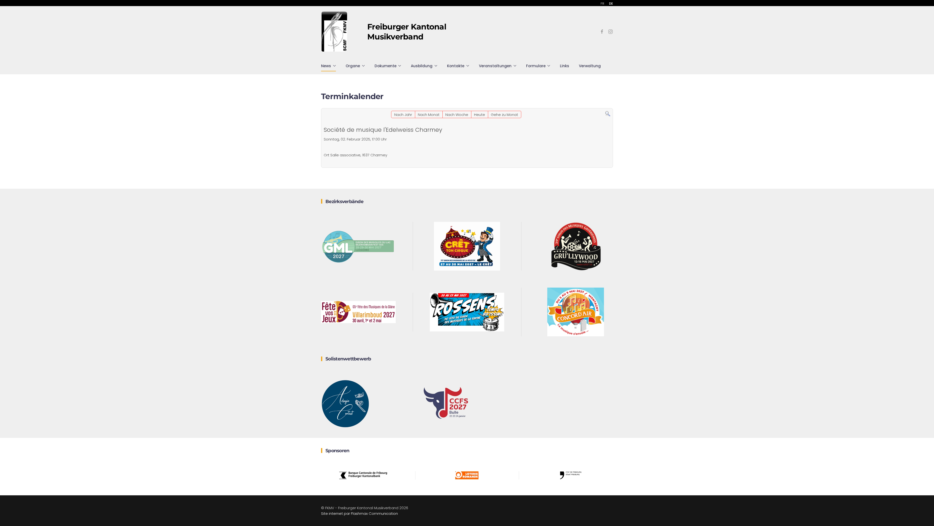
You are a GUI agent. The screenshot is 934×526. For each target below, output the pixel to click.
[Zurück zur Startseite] (334, 31)
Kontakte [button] (455, 65)
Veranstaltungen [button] (495, 65)
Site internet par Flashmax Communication (359, 513)
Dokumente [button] (385, 65)
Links (564, 65)
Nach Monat (429, 114)
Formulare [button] (536, 65)
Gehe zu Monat (504, 114)
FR (602, 3)
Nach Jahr (403, 114)
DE (611, 3)
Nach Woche (456, 114)
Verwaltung (590, 65)
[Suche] (607, 113)
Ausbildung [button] (421, 65)
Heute (479, 114)
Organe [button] (353, 65)
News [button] (326, 65)
